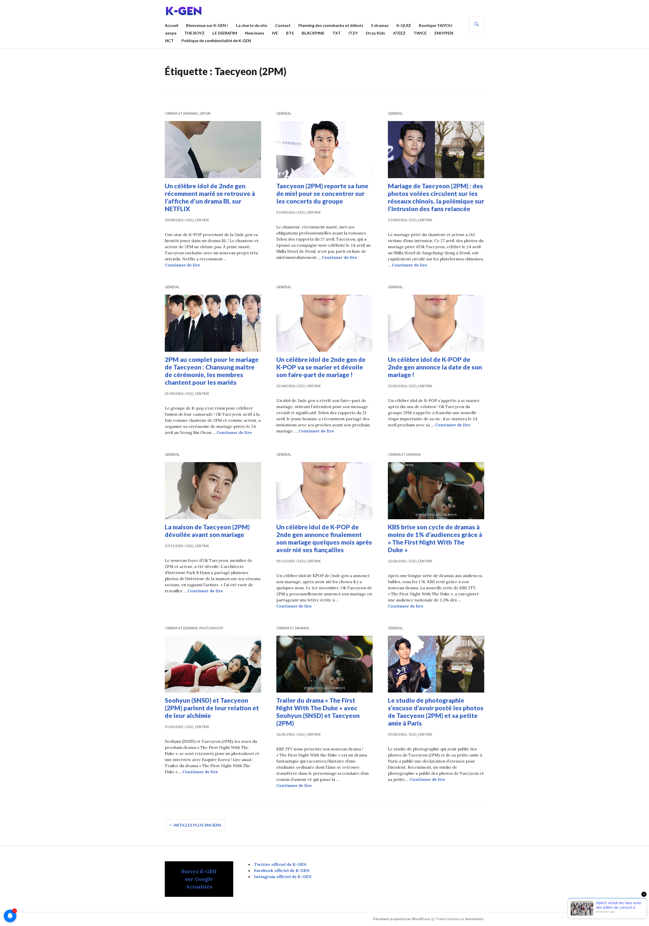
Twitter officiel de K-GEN (280, 864)
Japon (204, 113)
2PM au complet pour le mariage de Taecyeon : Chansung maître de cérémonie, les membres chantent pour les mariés (212, 371)
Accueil (171, 25)
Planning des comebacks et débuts (330, 25)
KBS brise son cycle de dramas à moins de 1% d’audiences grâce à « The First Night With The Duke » (435, 538)
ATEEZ (399, 32)
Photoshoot (211, 628)
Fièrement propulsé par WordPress (401, 919)
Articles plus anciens (197, 824)
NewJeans (254, 32)
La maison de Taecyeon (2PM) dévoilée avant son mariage (207, 530)
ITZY (353, 32)
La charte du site (251, 25)
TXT (336, 32)
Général (283, 113)
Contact (283, 25)
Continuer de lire (182, 264)
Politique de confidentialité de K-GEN (216, 40)
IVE (275, 32)
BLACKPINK (313, 32)
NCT (169, 40)
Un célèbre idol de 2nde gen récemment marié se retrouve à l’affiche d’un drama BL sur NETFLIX (210, 197)
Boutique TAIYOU (435, 25)
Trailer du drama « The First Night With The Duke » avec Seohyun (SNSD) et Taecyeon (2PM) (318, 711)
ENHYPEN (444, 32)
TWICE (420, 32)
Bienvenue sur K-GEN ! (207, 25)
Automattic (474, 919)
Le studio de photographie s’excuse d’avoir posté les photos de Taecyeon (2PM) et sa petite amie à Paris (435, 711)
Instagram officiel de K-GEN (283, 876)
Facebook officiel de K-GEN (282, 870)
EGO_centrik (197, 220)
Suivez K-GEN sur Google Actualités (199, 879)
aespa (170, 32)
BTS (290, 32)
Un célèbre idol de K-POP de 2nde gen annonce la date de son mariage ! (435, 367)
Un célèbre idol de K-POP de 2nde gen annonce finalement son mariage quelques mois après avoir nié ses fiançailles (324, 538)
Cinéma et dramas (181, 113)
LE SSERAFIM (224, 32)
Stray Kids (375, 32)
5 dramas (380, 25)
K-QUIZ (403, 25)
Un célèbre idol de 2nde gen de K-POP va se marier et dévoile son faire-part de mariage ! (321, 367)
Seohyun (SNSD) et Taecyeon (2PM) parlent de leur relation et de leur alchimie (212, 707)
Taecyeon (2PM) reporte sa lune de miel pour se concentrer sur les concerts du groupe (322, 193)
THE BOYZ (194, 32)
